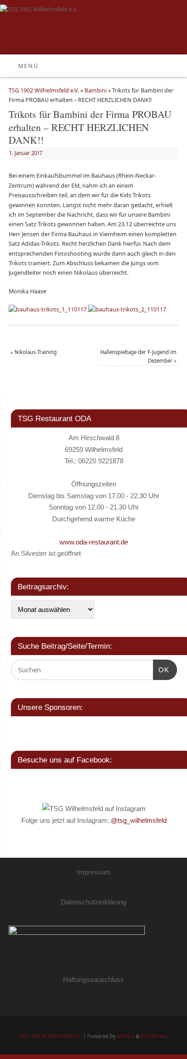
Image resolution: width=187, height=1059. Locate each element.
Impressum (94, 872)
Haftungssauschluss (93, 979)
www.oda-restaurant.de (93, 542)
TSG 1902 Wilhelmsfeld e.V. (44, 90)
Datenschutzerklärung (93, 902)
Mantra (125, 1036)
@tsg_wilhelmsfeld (139, 820)
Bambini (95, 90)
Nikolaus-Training (33, 352)
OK (161, 670)
